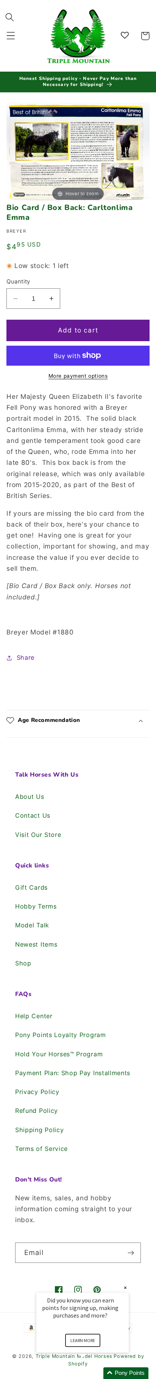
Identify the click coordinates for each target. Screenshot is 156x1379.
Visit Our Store (38, 834)
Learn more (82, 1340)
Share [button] (25, 657)
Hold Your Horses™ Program (59, 1054)
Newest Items (36, 944)
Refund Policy (36, 1110)
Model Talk (32, 925)
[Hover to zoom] (78, 152)
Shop (23, 963)
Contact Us (32, 815)
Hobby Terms (36, 906)
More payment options (78, 376)
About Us (29, 796)
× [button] (125, 1287)
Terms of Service (41, 1148)
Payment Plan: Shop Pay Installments (72, 1073)
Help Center (34, 1016)
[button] (10, 36)
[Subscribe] (130, 1253)
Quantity (18, 281)
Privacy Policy (37, 1092)
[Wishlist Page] (126, 36)
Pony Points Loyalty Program (60, 1035)
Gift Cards (31, 887)
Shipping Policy (39, 1130)
